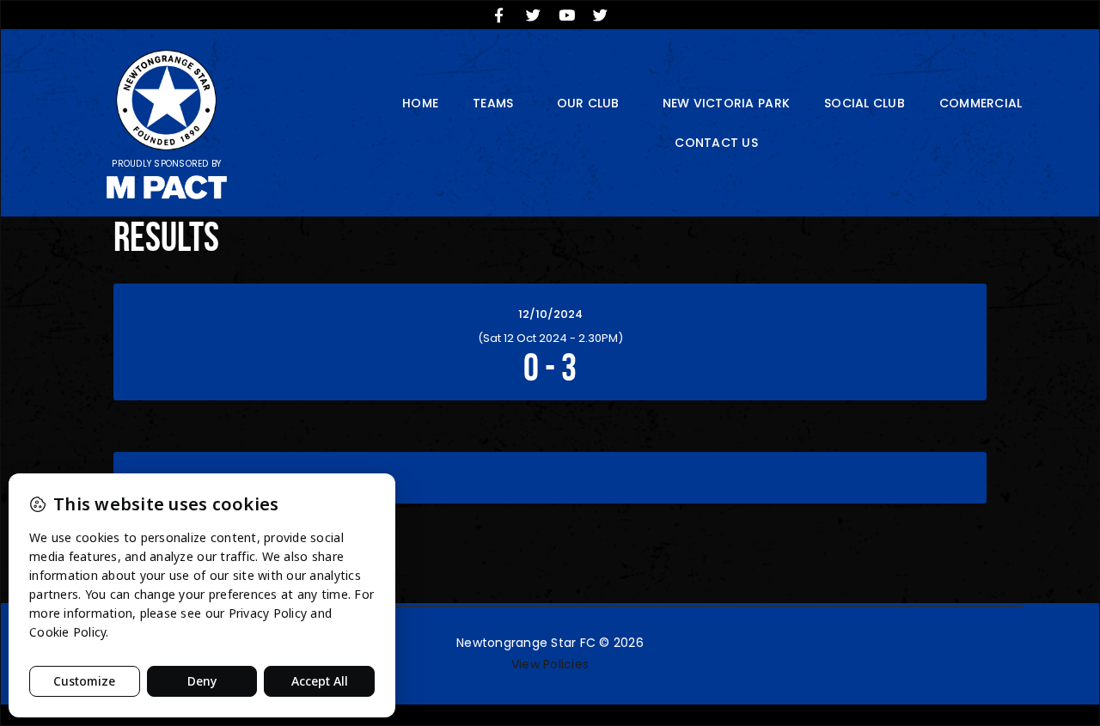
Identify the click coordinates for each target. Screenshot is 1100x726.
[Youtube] (567, 14)
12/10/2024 (550, 314)
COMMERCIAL (981, 103)
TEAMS (493, 103)
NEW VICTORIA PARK (726, 103)
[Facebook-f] (499, 14)
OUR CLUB (588, 103)
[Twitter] (532, 14)
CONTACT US (716, 142)
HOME (420, 103)
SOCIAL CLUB (864, 103)
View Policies (550, 664)
